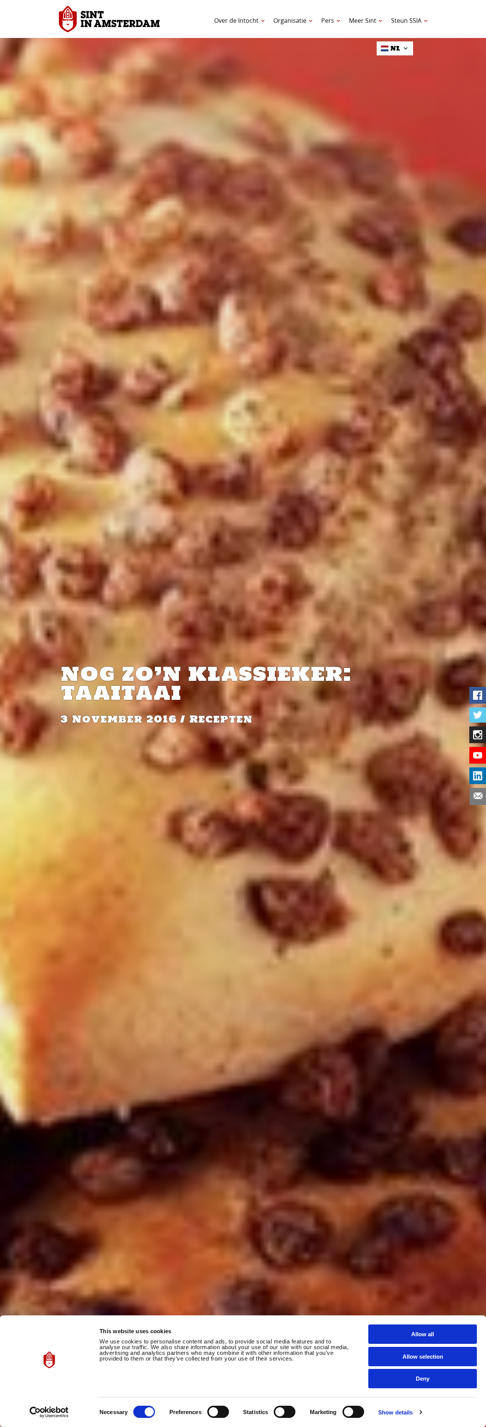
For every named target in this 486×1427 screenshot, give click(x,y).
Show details (395, 1412)
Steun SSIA (406, 20)
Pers (327, 20)
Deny (422, 1378)
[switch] (218, 1412)
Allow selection (422, 1356)
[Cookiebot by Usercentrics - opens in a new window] (49, 1412)
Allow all (422, 1334)
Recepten (220, 719)
